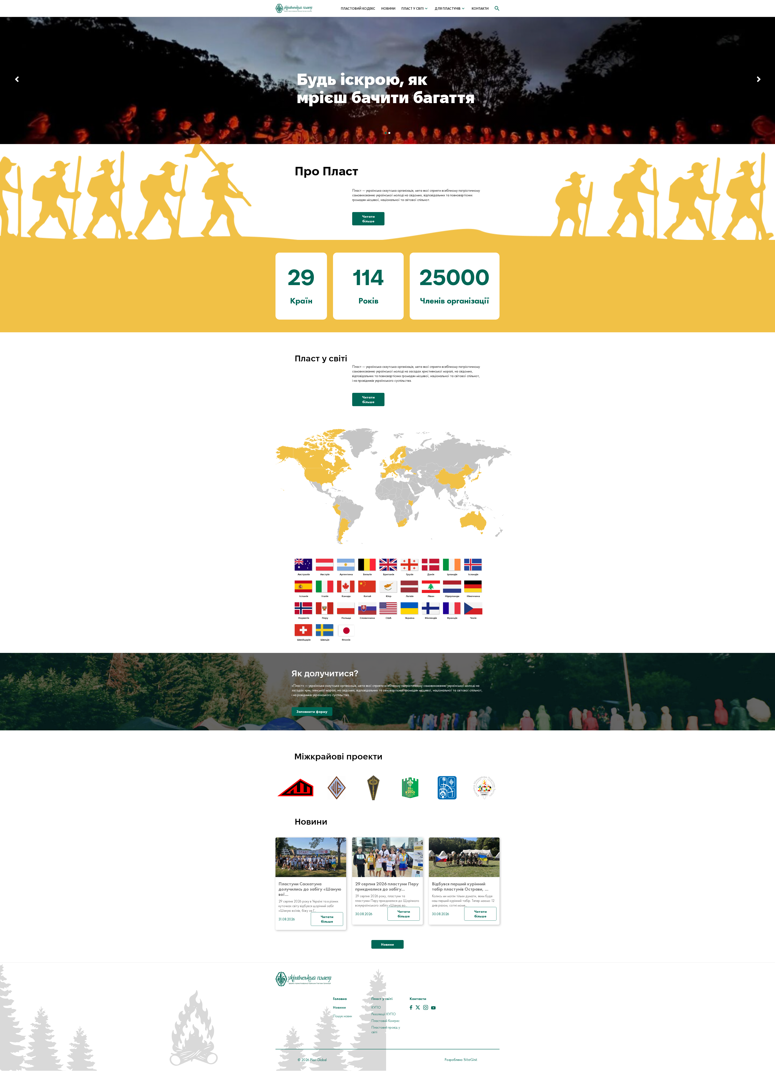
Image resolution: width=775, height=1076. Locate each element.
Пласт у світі (412, 8)
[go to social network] (411, 1008)
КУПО (376, 1007)
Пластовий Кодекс (358, 8)
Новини (388, 8)
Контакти (480, 8)
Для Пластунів (448, 8)
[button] (757, 80)
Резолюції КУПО (383, 1014)
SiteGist (470, 1059)
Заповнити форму (312, 711)
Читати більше (368, 218)
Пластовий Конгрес (385, 1020)
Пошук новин (342, 1016)
